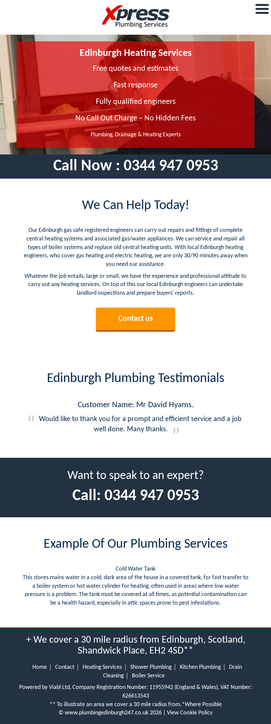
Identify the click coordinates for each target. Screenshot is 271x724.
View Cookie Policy (190, 713)
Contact (64, 667)
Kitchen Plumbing (200, 667)
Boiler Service (148, 676)
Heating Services (102, 667)
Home (39, 667)
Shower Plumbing (151, 667)
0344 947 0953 (171, 166)
